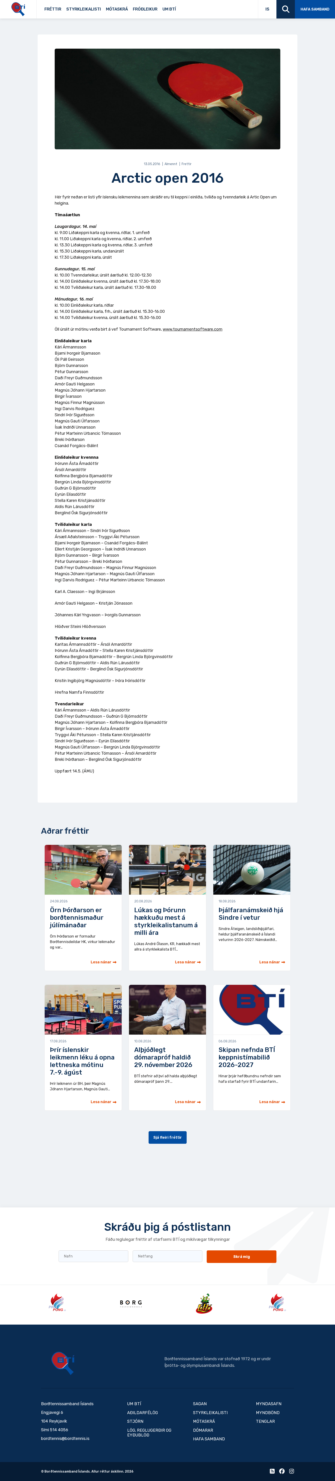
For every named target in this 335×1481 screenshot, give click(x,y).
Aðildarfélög (142, 1412)
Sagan (179, 7)
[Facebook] (282, 1472)
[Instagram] (291, 1472)
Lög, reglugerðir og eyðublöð (149, 1433)
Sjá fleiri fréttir (167, 1137)
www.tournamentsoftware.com (192, 329)
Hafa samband (315, 9)
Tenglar (185, 7)
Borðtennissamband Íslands (63, 1363)
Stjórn (135, 1421)
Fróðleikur (145, 9)
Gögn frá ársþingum (213, 7)
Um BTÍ (169, 9)
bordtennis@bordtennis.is (65, 1438)
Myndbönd (268, 1412)
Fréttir (52, 9)
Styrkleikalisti (83, 9)
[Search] (285, 9)
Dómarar (203, 1430)
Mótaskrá (117, 9)
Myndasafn (268, 1403)
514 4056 (59, 1429)
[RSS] (272, 1472)
